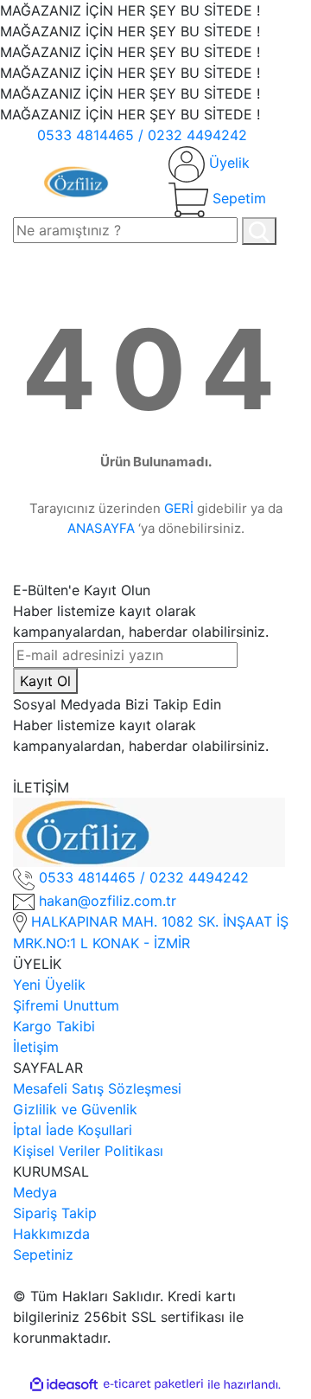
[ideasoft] (63, 1384)
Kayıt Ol (45, 681)
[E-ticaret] (153, 1384)
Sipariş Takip (55, 1213)
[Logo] (78, 180)
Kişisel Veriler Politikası (88, 1150)
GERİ (179, 508)
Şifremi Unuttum (66, 1005)
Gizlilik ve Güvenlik (75, 1109)
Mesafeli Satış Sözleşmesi (97, 1088)
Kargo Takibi (54, 1026)
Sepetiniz (43, 1254)
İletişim (36, 1047)
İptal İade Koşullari (72, 1130)
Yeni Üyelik (49, 984)
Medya (35, 1192)
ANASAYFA (101, 528)
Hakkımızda (51, 1233)
